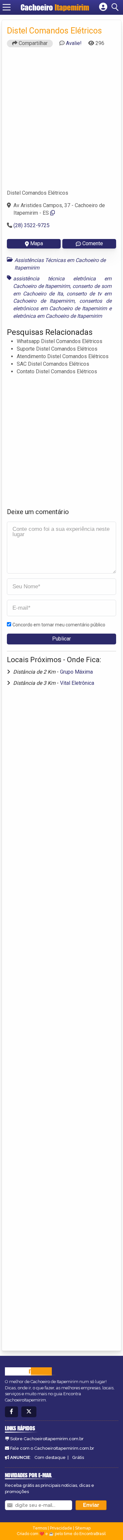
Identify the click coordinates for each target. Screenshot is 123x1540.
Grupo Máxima (76, 672)
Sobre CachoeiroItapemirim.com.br (47, 1438)
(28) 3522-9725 (31, 225)
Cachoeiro (55, 7)
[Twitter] (28, 1411)
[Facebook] (11, 1411)
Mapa (36, 243)
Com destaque (50, 1457)
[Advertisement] (61, 121)
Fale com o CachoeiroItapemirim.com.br (52, 1448)
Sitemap (83, 1528)
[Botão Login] (103, 7)
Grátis (78, 1457)
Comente (92, 243)
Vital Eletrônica (77, 683)
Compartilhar (32, 43)
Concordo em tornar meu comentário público (58, 624)
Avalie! (74, 43)
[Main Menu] (6, 7)
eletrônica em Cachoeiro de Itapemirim (57, 316)
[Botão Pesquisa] (116, 7)
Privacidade (61, 1528)
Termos (39, 1528)
